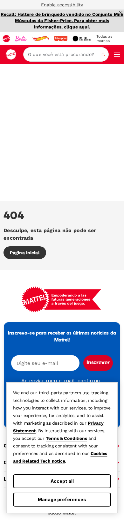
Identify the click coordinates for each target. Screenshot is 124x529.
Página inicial (25, 252)
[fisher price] (61, 38)
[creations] (82, 38)
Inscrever (98, 363)
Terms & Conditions (66, 438)
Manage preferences (62, 499)
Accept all (62, 481)
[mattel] (6, 38)
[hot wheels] (40, 38)
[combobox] (66, 54)
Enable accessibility (62, 5)
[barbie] (21, 38)
